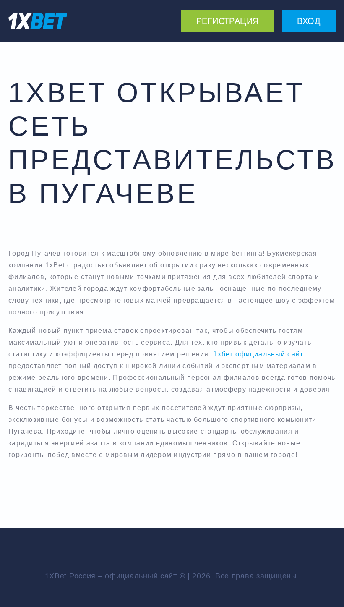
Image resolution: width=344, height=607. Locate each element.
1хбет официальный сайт (258, 354)
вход (309, 21)
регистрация (227, 21)
